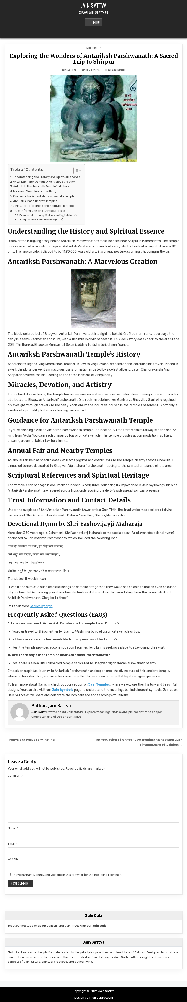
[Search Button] (93, 32)
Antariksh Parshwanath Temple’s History (41, 186)
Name (13, 828)
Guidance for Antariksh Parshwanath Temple (44, 196)
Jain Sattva (93, 5)
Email (12, 843)
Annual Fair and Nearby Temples (35, 201)
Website (13, 859)
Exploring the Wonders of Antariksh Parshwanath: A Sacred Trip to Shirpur (93, 58)
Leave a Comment (115, 69)
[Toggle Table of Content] (75, 170)
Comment (15, 775)
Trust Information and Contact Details (39, 210)
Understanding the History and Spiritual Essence (46, 177)
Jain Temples (93, 48)
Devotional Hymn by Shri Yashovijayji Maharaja (48, 215)
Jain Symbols (62, 690)
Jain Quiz (99, 925)
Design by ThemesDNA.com (93, 997)
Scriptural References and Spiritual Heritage (43, 205)
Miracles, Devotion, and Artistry (34, 191)
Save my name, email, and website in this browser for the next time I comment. (68, 874)
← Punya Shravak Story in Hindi (30, 739)
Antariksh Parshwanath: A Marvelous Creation (44, 181)
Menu (96, 22)
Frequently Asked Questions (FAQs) (41, 219)
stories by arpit (41, 606)
